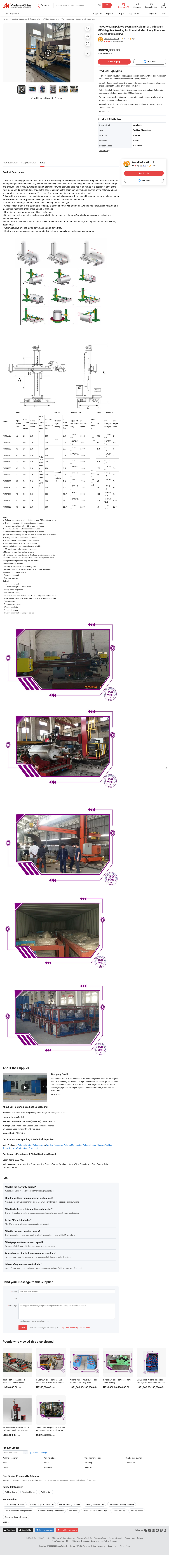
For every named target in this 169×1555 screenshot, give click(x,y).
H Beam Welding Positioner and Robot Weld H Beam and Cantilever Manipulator (50, 1383)
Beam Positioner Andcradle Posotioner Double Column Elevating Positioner (14, 1383)
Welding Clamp (11, 1492)
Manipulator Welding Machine (121, 1504)
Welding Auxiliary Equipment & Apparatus (78, 19)
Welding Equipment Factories (42, 1504)
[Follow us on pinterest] (161, 1530)
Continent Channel (115, 1538)
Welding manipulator (92, 1458)
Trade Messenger (44, 1530)
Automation (130, 1462)
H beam (6, 1467)
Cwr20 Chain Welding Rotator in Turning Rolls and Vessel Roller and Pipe (151, 1383)
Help (120, 13)
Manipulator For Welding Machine (18, 1510)
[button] (99, 5)
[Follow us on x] (149, 1530)
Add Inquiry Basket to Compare (48, 98)
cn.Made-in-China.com (109, 1541)
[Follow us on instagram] (153, 1530)
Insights (140, 1538)
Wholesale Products (84, 1538)
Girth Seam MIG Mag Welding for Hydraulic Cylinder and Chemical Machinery (16, 1430)
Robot (5, 1462)
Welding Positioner (54, 1145)
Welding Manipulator (73, 1145)
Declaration (112, 1546)
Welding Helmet (28, 1492)
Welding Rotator (25, 1145)
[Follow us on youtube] (157, 1530)
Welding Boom (38, 1145)
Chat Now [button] (151, 61)
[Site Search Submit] (107, 5)
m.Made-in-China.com (91, 1541)
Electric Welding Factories (69, 1504)
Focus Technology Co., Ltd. (66, 1546)
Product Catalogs (39, 1452)
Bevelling (88, 1462)
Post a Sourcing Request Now (76, 1327)
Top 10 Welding (119, 1510)
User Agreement (99, 1546)
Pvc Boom (73, 1510)
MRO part (88, 1467)
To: (16, 1298)
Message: (13, 1305)
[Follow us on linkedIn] (165, 1530)
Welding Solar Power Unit (27, 1148)
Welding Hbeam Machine (93, 1145)
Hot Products (31, 1538)
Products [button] (45, 5)
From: (14, 1291)
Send (23, 1327)
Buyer (108, 13)
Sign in (163, 7)
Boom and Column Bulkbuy (16, 1517)
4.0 (135, 166)
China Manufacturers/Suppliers (63, 1538)
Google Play (25, 1530)
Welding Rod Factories (95, 1504)
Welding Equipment (51, 19)
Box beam (48, 1467)
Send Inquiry (114, 61)
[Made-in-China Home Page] (17, 5)
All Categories (11, 13)
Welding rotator (50, 1458)
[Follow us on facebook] (145, 1530)
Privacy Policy (125, 1546)
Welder (46, 1462)
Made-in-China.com (73, 1541)
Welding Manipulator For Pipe (95, 1510)
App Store (9, 1530)
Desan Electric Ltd (111, 38)
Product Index (130, 1538)
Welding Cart (46, 1492)
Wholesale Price (100, 1538)
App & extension (135, 13)
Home (5, 19)
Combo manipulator (133, 1458)
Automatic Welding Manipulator (51, 1510)
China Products (44, 1538)
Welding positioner (10, 1458)
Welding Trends (137, 1510)
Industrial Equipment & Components (25, 19)
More (5, 1522)
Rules (164, 13)
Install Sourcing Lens (68, 1530)
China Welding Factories (14, 1504)
